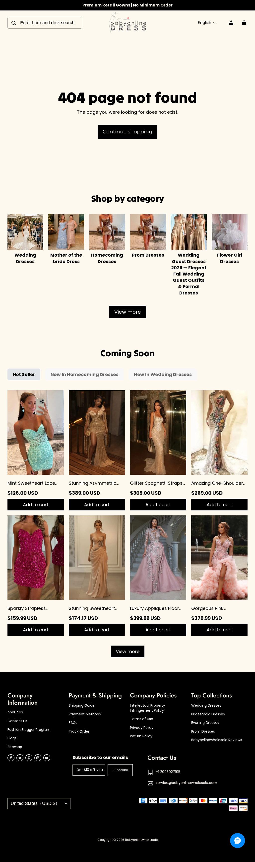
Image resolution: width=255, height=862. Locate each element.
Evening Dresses (205, 722)
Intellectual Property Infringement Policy (147, 708)
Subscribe (120, 770)
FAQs (73, 722)
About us (15, 712)
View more (127, 311)
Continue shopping (127, 131)
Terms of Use (141, 719)
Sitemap (14, 747)
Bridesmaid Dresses (208, 714)
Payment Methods (85, 714)
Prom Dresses (203, 731)
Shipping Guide (82, 705)
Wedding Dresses (206, 705)
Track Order (79, 731)
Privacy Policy (141, 727)
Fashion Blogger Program (29, 729)
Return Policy (141, 736)
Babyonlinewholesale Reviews (216, 740)
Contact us (17, 721)
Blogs (11, 738)
